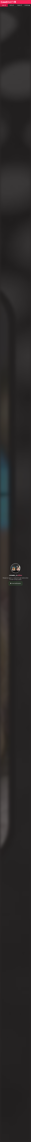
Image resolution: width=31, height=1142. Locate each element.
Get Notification (16, 583)
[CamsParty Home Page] (8, 2)
